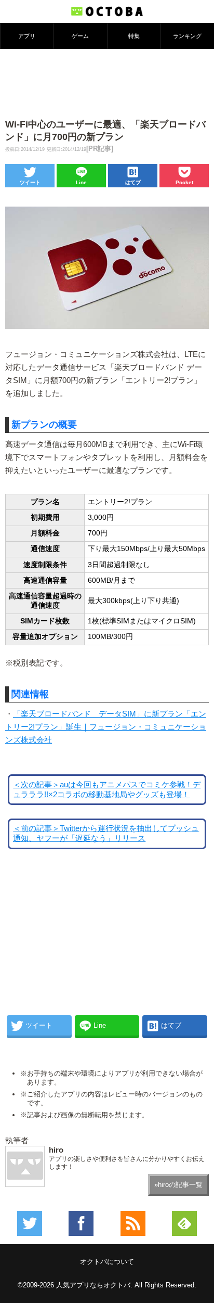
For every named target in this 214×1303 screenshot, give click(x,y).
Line (81, 182)
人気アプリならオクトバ (93, 1285)
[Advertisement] (107, 83)
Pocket (184, 182)
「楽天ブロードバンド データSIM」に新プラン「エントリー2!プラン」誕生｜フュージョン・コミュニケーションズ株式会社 (105, 727)
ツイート (30, 182)
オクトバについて (107, 1262)
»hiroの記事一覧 (178, 1185)
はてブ (133, 182)
